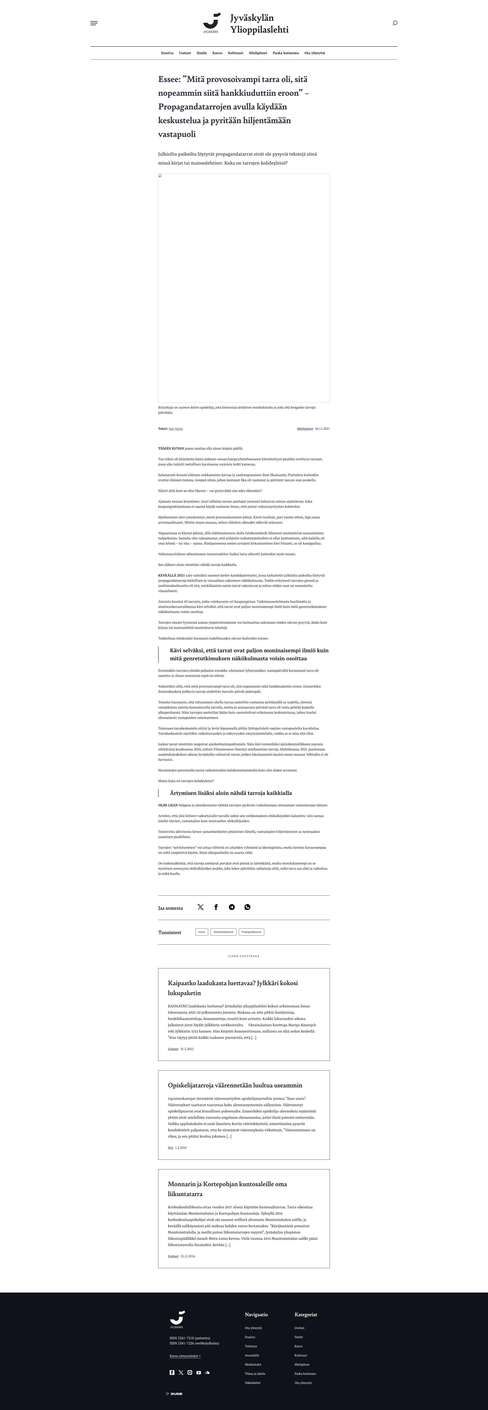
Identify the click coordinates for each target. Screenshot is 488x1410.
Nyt (170, 1148)
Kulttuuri (235, 53)
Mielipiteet (258, 53)
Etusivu (167, 53)
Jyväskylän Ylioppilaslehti (259, 23)
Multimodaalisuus (223, 932)
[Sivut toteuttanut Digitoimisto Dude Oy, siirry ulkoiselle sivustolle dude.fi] (174, 1394)
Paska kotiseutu (286, 53)
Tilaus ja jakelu (255, 1373)
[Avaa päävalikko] (94, 23)
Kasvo (217, 53)
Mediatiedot (253, 1364)
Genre (202, 932)
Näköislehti (252, 1383)
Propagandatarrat (251, 932)
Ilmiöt (202, 53)
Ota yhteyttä (315, 53)
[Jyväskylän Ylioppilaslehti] (177, 1327)
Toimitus (251, 1346)
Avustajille (252, 1355)
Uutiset (185, 53)
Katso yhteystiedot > (185, 1356)
